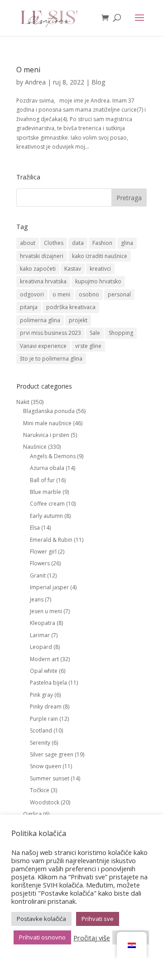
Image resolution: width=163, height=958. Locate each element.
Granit (38, 575)
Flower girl (43, 551)
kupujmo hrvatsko (98, 281)
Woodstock (44, 802)
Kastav (72, 268)
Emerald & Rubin (51, 540)
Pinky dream (46, 706)
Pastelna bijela (48, 682)
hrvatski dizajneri (41, 256)
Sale (95, 333)
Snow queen (45, 766)
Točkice (39, 790)
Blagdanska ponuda (49, 411)
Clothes (53, 243)
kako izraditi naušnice (99, 256)
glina (127, 243)
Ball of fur (42, 480)
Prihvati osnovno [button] (42, 937)
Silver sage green (51, 754)
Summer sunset (49, 778)
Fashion (102, 243)
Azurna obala (47, 468)
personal (119, 294)
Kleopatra (42, 623)
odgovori (32, 294)
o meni (61, 294)
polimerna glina (40, 320)
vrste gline (88, 346)
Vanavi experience (43, 346)
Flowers (40, 563)
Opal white (44, 671)
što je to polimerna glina (51, 358)
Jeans (36, 599)
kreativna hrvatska (43, 281)
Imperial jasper (49, 587)
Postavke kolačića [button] (41, 919)
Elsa (35, 527)
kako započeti (38, 268)
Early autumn (46, 516)
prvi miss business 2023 (50, 333)
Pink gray (41, 695)
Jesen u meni (46, 611)
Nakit (22, 402)
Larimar (40, 635)
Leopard (41, 647)
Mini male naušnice (47, 423)
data (78, 243)
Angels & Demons (53, 456)
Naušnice (35, 447)
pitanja (29, 307)
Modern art (44, 659)
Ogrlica (32, 814)
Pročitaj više (91, 938)
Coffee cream (47, 503)
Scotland (41, 730)
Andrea (35, 82)
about (27, 243)
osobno (89, 294)
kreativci (100, 268)
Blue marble (45, 492)
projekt (78, 320)
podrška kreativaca (71, 307)
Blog (98, 82)
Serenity (40, 743)
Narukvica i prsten (46, 435)
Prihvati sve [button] (98, 919)
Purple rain (44, 719)
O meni (28, 70)
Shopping (121, 333)
